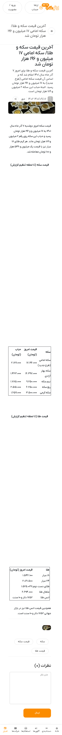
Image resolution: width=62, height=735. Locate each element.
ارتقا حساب (35, 7)
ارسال (37, 712)
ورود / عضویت (12, 7)
